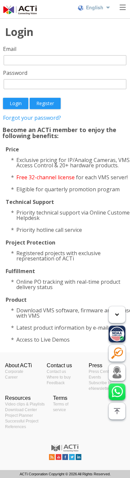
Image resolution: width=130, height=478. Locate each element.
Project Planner (19, 415)
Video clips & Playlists (25, 404)
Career (11, 377)
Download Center (21, 409)
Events (95, 377)
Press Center (100, 371)
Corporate (14, 371)
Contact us (56, 371)
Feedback (56, 383)
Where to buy (59, 377)
